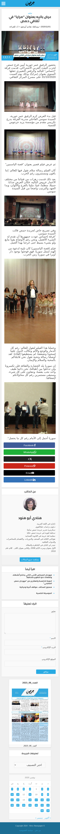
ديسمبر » (39, 818)
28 (12, 805)
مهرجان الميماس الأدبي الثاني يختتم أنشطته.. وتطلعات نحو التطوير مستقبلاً (32, 576)
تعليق (53, 611)
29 (48, 811)
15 (48, 800)
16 (42, 800)
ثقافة (30, 13)
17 (36, 800)
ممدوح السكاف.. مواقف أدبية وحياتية (36, 587)
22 (48, 805)
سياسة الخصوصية (26, 830)
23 (42, 805)
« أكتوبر (48, 818)
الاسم (53, 638)
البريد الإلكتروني (48, 647)
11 (30, 794)
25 (30, 805)
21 (12, 800)
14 (12, 794)
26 (24, 805)
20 (18, 800)
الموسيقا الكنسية (44, 593)
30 (42, 811)
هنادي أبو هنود (25, 27)
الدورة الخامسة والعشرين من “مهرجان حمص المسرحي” (33, 582)
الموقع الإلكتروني (49, 659)
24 (36, 805)
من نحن (38, 830)
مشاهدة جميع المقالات (30, 559)
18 (30, 800)
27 (18, 805)
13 (18, 794)
